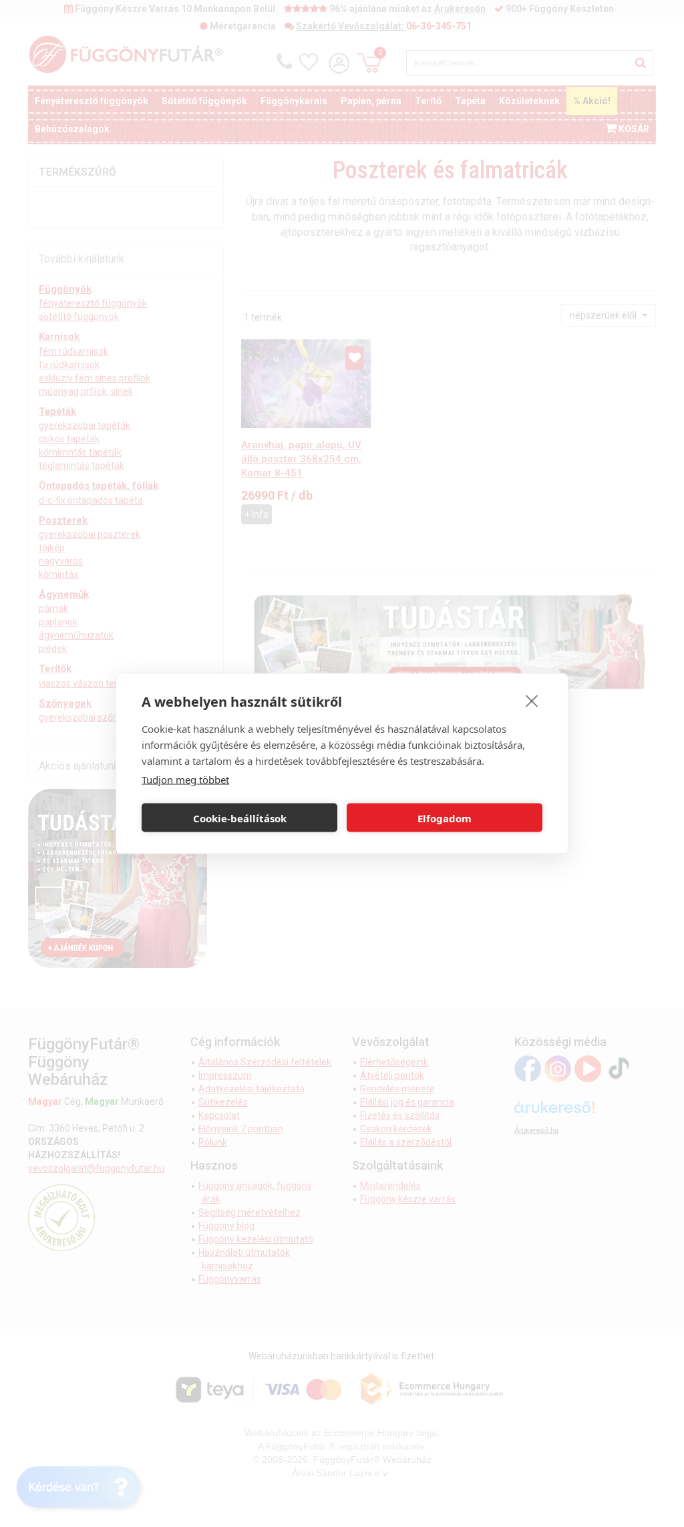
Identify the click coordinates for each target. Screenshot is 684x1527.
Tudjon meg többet (185, 779)
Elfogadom (444, 817)
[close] (532, 700)
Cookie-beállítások (240, 817)
